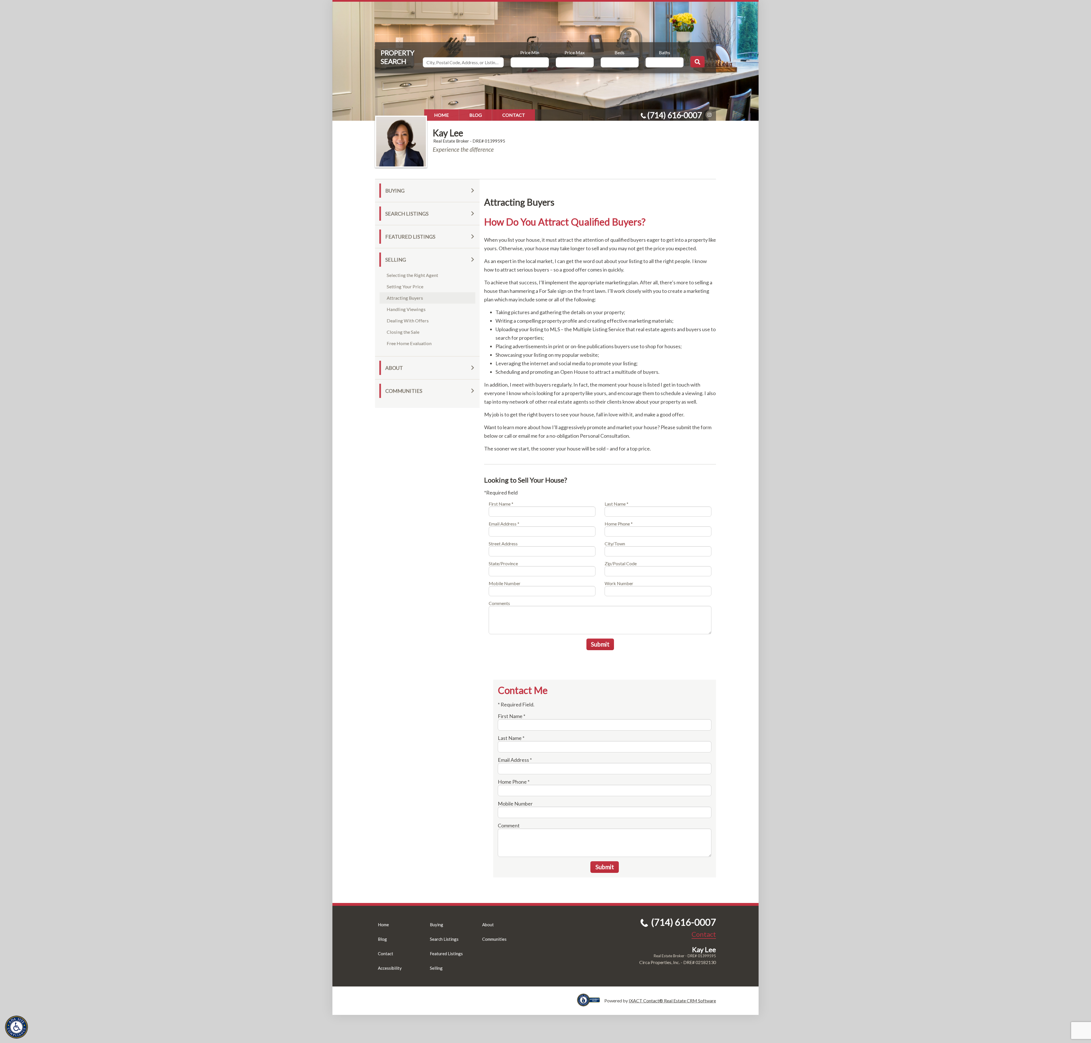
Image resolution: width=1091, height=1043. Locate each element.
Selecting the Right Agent (412, 275)
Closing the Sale (403, 332)
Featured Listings (410, 236)
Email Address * (504, 523)
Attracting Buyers (405, 298)
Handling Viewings (406, 309)
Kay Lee (448, 132)
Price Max (575, 52)
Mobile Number (504, 583)
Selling (395, 259)
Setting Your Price (405, 286)
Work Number (619, 583)
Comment (509, 825)
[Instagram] (709, 115)
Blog (475, 115)
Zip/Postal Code (621, 563)
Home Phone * (619, 523)
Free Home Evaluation (409, 343)
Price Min (529, 52)
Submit (600, 644)
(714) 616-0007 (674, 115)
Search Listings (406, 213)
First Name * (501, 503)
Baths (664, 52)
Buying (395, 190)
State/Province (503, 563)
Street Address (503, 543)
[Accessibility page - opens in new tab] (591, 1003)
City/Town (615, 543)
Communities (403, 391)
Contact (513, 115)
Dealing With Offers (408, 320)
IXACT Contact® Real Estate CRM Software (672, 1000)
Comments (499, 603)
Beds (619, 52)
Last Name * (616, 503)
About (394, 368)
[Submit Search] (697, 61)
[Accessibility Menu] (16, 1027)
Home (441, 115)
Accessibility (390, 968)
